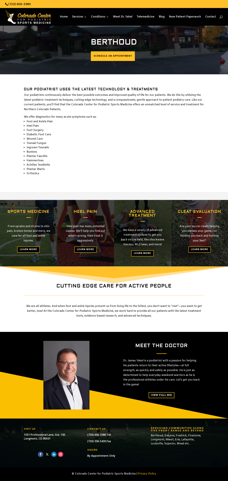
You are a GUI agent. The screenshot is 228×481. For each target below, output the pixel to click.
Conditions (98, 17)
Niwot (170, 439)
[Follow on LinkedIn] (54, 454)
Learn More (28, 249)
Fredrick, (181, 435)
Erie (177, 439)
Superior (169, 443)
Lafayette (187, 439)
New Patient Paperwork (185, 17)
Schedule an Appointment (113, 56)
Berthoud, (157, 435)
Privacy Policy (147, 474)
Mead (180, 443)
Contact (210, 17)
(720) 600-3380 (19, 4)
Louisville (157, 443)
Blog (162, 17)
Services (77, 17)
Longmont (157, 439)
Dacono (169, 435)
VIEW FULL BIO (161, 395)
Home (64, 17)
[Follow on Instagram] (60, 454)
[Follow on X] (47, 454)
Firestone (194, 435)
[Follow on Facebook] (40, 454)
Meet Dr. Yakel (122, 17)
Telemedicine (145, 17)
